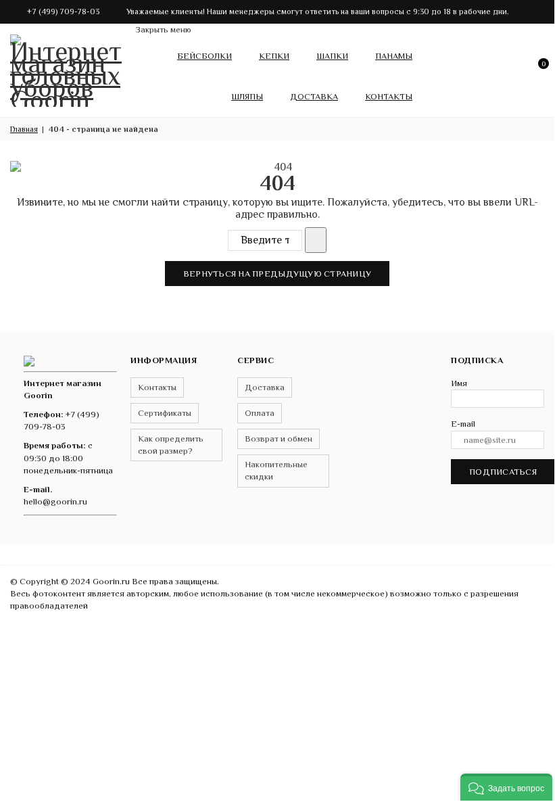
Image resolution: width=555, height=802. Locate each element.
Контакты (388, 96)
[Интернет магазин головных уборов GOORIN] (67, 67)
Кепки (274, 56)
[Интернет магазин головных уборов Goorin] (29, 360)
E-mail (463, 424)
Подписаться (503, 472)
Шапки (332, 56)
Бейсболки (204, 56)
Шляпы (247, 96)
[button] (506, 787)
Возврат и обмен (278, 438)
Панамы (393, 56)
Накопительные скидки (276, 470)
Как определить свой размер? (170, 444)
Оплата (259, 413)
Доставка (314, 96)
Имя (459, 383)
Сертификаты (164, 413)
